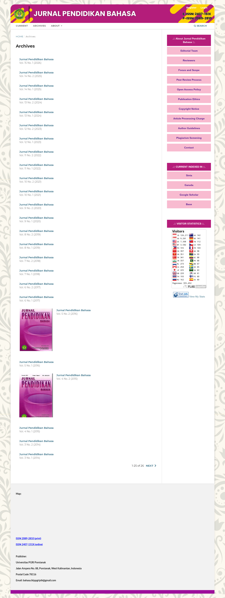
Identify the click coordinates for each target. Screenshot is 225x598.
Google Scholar (189, 194)
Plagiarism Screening (189, 137)
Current (22, 25)
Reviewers (189, 60)
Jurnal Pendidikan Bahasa (36, 59)
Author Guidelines (189, 128)
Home (19, 36)
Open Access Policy (189, 89)
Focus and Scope (189, 70)
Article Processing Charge (189, 118)
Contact (189, 147)
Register (191, 7)
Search (201, 25)
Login (204, 7)
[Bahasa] (42, 532)
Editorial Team (189, 50)
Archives (39, 25)
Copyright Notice (189, 108)
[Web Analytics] (181, 296)
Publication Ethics (189, 99)
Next (149, 465)
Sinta (189, 175)
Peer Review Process (188, 79)
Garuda (189, 185)
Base (189, 204)
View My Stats (197, 296)
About (55, 25)
